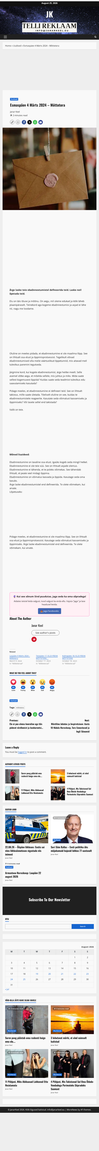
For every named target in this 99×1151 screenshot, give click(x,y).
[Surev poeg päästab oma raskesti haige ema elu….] (26, 1019)
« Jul (7, 989)
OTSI (7, 919)
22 (75, 973)
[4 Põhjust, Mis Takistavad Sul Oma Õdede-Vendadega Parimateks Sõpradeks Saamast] (72, 1063)
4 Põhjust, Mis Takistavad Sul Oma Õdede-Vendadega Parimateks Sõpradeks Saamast (58, 793)
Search (82, 926)
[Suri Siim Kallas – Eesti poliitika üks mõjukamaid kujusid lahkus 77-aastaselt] (72, 828)
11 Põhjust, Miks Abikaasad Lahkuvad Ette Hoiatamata (12, 793)
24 (11, 979)
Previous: (26, 724)
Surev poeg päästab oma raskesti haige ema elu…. (12, 776)
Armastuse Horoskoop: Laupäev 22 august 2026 (23, 874)
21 (62, 973)
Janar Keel (15, 111)
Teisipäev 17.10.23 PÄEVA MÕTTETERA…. (47, 657)
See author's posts (45, 632)
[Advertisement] (49, 71)
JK (49, 14)
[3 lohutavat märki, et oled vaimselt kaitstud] (72, 1019)
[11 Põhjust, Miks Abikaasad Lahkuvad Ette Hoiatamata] (26, 1063)
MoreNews (72, 1109)
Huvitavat (12, 1031)
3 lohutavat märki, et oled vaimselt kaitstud (58, 776)
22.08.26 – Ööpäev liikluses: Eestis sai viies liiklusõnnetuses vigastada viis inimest (24, 850)
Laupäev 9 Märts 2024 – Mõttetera (20, 657)
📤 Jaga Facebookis (49, 611)
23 (87, 973)
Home (8, 45)
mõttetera (20, 707)
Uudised (17, 45)
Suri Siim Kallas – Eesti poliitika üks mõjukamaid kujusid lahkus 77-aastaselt (71, 849)
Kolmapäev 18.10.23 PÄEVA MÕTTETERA (73, 657)
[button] (5, 37)
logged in (22, 752)
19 (37, 973)
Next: (70, 726)
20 (49, 973)
